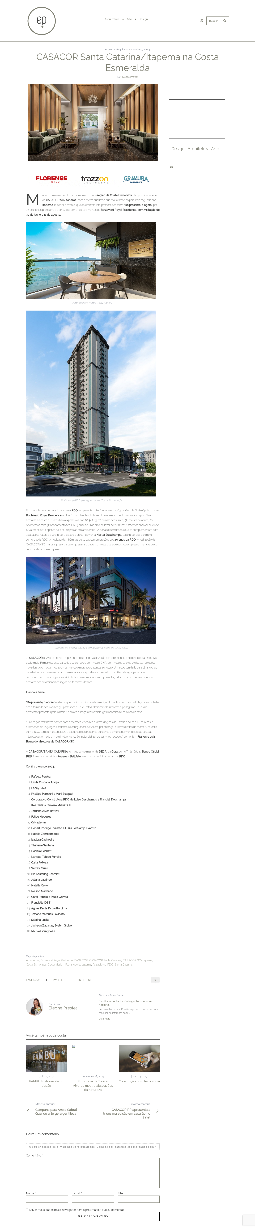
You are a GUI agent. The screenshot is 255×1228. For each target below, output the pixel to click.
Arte (215, 148)
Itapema (86, 964)
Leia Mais (104, 1018)
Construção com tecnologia (139, 1081)
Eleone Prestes (130, 76)
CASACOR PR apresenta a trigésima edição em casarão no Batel (126, 1110)
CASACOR (81, 960)
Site (120, 1193)
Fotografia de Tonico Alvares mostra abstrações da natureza (93, 1085)
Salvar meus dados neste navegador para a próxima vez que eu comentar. (76, 1210)
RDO (110, 964)
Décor (51, 964)
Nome (31, 1193)
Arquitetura (123, 49)
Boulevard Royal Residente (57, 960)
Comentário (34, 1155)
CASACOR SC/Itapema (137, 960)
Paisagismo (99, 964)
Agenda (110, 49)
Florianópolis (72, 964)
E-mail (77, 1193)
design (60, 964)
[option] (46, 1066)
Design (178, 148)
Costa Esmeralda (36, 964)
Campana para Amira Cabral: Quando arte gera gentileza (56, 1108)
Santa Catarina (124, 964)
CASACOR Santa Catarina (105, 960)
